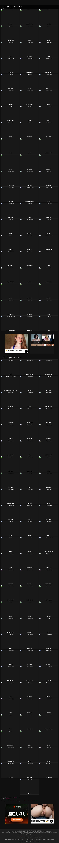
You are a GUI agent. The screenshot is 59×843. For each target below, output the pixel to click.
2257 (22, 837)
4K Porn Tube (16, 801)
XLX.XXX (7, 798)
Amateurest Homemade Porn (25, 801)
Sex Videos (8, 799)
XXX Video (16, 797)
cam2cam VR (9, 801)
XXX (13, 801)
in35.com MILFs (33, 801)
